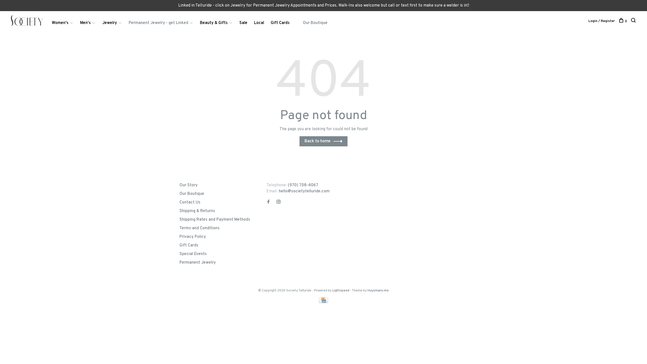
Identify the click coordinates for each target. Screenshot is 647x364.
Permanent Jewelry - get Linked (158, 23)
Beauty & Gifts (214, 23)
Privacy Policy (192, 236)
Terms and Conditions (199, 228)
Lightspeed (340, 291)
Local (259, 23)
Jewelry (109, 23)
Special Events (193, 254)
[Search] (634, 21)
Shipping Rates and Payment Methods (214, 219)
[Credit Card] (323, 302)
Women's (60, 23)
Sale (243, 23)
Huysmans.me (378, 291)
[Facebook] (268, 202)
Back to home (318, 141)
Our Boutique (315, 23)
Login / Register (601, 21)
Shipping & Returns (197, 211)
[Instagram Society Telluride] (278, 202)
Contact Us (189, 202)
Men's (85, 23)
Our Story (188, 185)
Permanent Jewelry (197, 262)
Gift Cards (280, 23)
